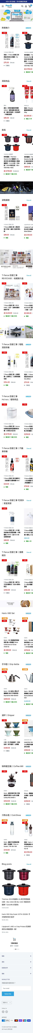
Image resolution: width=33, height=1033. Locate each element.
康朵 (5, 105)
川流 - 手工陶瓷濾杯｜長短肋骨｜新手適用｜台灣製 (12, 743)
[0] (30, 6)
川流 (5, 739)
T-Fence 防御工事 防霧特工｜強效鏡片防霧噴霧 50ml (12, 479)
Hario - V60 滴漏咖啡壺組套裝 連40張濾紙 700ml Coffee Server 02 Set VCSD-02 (11, 643)
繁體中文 (5, 1002)
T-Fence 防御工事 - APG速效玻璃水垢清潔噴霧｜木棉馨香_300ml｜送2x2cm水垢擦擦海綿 (12, 533)
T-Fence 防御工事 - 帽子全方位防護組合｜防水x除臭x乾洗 (12, 584)
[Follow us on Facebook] (3, 1011)
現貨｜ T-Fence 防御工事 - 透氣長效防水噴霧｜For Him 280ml (12, 57)
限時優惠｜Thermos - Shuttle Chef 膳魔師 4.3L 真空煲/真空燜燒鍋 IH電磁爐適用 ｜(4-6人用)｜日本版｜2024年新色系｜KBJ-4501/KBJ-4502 (12, 162)
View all (28, 81)
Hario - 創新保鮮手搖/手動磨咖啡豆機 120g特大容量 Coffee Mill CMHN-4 (12, 795)
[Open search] (22, 6)
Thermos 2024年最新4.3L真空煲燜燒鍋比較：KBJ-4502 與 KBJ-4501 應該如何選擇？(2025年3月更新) (16, 902)
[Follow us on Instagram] (6, 1011)
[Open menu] (3, 6)
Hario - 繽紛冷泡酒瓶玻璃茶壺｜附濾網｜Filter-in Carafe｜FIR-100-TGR (11, 844)
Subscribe (8, 994)
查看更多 (28, 28)
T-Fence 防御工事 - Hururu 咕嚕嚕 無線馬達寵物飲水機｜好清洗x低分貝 (12, 428)
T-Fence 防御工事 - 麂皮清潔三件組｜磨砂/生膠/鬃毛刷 (12, 229)
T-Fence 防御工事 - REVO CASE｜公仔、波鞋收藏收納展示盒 (11, 308)
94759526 (22, 946)
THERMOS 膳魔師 (8, 154)
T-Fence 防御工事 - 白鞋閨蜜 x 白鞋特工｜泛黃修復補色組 (12, 377)
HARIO (5, 637)
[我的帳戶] (26, 6)
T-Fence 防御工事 (8, 52)
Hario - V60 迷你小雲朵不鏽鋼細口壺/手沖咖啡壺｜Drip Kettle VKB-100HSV (12, 693)
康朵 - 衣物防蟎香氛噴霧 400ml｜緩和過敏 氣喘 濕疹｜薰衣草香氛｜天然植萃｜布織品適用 (12, 111)
